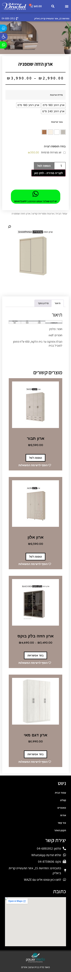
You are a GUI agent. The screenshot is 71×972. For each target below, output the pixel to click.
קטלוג (63, 800)
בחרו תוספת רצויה (55, 146)
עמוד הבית (61, 213)
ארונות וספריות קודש (43, 213)
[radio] (54, 105)
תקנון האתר (60, 830)
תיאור (57, 303)
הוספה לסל (44, 165)
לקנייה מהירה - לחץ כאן (48, 173)
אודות (63, 815)
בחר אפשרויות (35, 655)
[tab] (57, 303)
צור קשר (62, 823)
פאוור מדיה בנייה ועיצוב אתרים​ (35, 967)
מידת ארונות (56, 94)
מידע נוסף (43, 303)
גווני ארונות (57, 121)
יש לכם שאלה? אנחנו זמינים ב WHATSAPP (35, 201)
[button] (4, 36)
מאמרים (61, 807)
